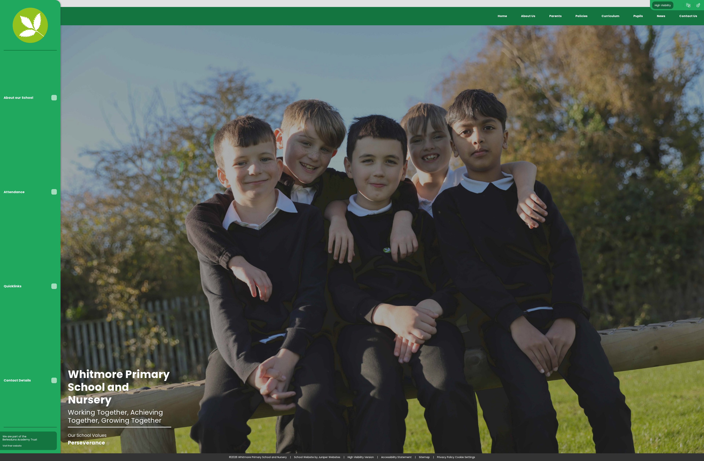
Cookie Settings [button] (465, 457)
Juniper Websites (329, 457)
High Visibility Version (361, 457)
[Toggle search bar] (678, 5)
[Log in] (698, 5)
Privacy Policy (445, 457)
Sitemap (424, 457)
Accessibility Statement (396, 457)
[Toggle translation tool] (688, 5)
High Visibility (663, 5)
